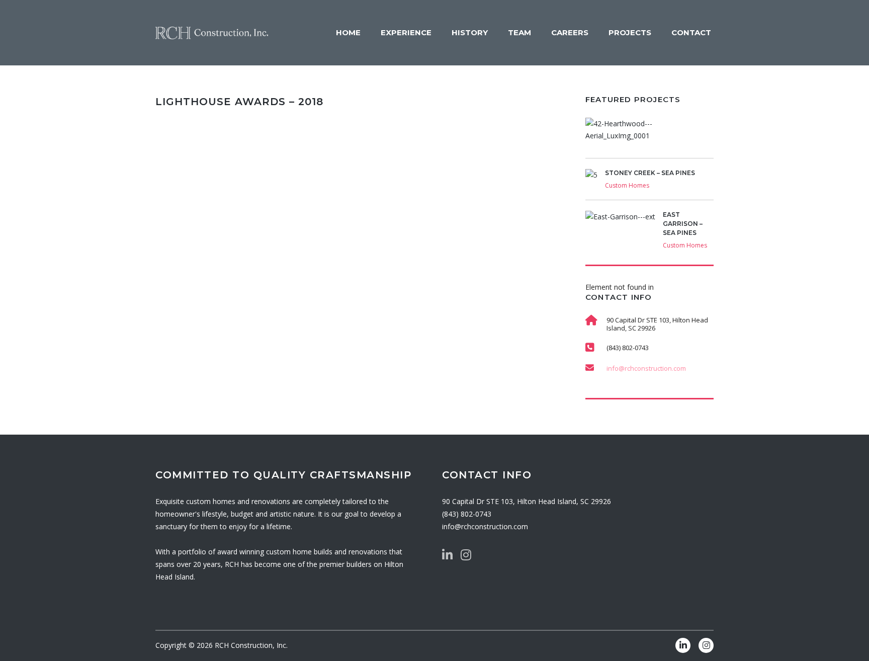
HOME (348, 32)
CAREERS (569, 32)
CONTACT (691, 32)
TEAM (519, 32)
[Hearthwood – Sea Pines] (649, 137)
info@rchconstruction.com (646, 368)
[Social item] (447, 554)
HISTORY (470, 32)
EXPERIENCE (406, 32)
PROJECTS (630, 32)
